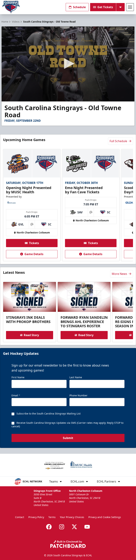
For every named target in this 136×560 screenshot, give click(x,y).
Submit (68, 438)
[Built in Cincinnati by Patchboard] (68, 544)
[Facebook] (49, 527)
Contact (19, 517)
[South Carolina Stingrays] (11, 7)
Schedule (79, 7)
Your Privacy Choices (72, 517)
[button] (68, 63)
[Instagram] (62, 527)
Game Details (33, 254)
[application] (68, 63)
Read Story (31, 335)
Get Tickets (105, 7)
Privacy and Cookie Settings (104, 517)
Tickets (34, 243)
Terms (52, 517)
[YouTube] (87, 527)
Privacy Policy (36, 517)
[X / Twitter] (74, 527)
